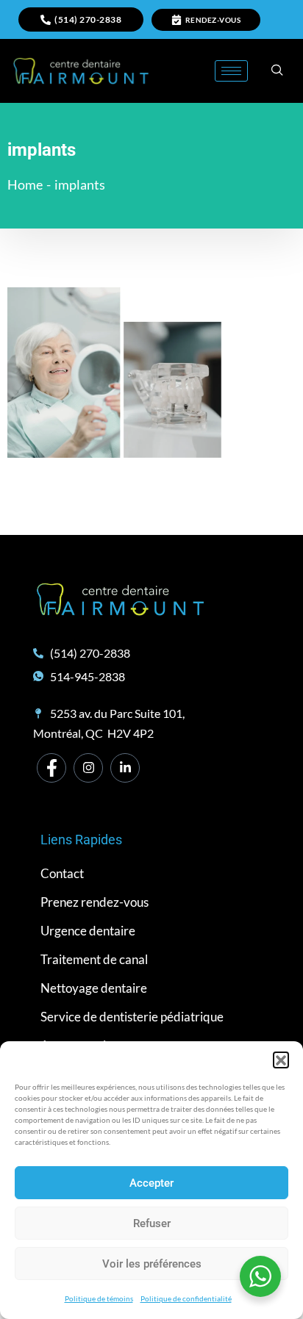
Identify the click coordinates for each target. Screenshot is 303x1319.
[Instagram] (88, 768)
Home (25, 184)
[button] (281, 1059)
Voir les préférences (152, 1264)
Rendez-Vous (213, 19)
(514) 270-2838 (87, 19)
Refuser (152, 1223)
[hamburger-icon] (231, 71)
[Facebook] (51, 768)
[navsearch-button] (277, 71)
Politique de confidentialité (186, 1298)
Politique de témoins (99, 1298)
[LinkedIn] (125, 768)
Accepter (151, 1183)
